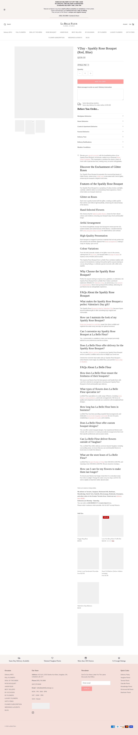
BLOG (87, 37)
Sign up (87, 688)
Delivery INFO (8, 32)
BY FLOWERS (102, 32)
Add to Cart (100, 81)
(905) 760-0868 (63, 15)
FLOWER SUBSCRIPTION (56, 37)
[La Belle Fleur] (69, 24)
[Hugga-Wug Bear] (88, 526)
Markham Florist (126, 692)
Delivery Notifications (84, 142)
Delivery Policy (125, 674)
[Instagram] (4, 9)
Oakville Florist (125, 683)
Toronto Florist (125, 680)
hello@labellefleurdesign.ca (45, 688)
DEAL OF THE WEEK (35, 32)
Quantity (80, 69)
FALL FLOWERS (21, 32)
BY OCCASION (89, 32)
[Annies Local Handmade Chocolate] (88, 558)
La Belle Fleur (12, 726)
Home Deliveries (82, 121)
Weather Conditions (83, 147)
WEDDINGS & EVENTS (75, 37)
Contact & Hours (74, 15)
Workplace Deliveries (84, 116)
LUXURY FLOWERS (116, 32)
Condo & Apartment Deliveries (87, 126)
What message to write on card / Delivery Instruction (94, 87)
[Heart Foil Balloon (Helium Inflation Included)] (112, 558)
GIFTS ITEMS (130, 32)
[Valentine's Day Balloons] (88, 593)
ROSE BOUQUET (51, 32)
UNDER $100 (64, 32)
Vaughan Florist (125, 677)
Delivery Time (81, 137)
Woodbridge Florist (126, 686)
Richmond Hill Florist (127, 689)
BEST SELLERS (76, 32)
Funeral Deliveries (83, 131)
